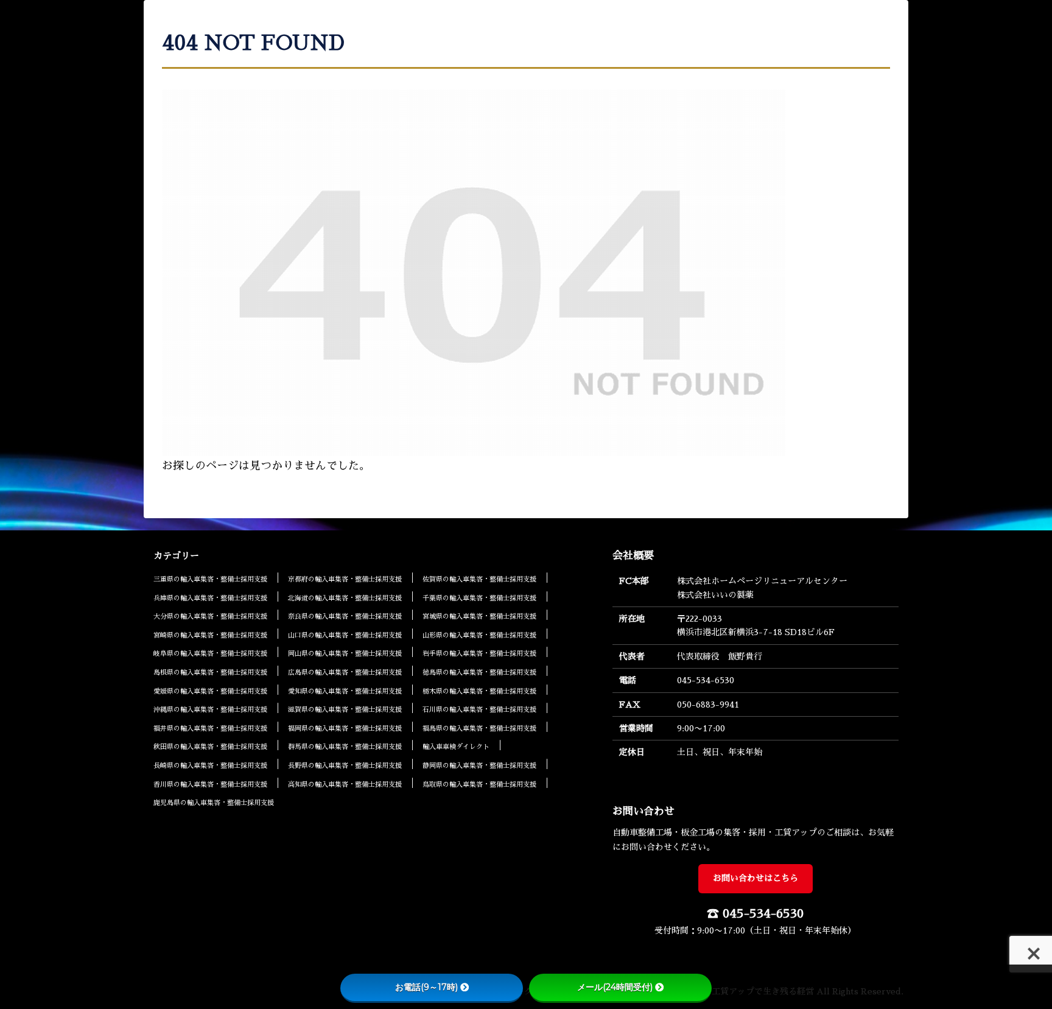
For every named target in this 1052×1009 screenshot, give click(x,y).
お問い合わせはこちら (755, 878)
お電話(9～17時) (426, 987)
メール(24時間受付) (615, 987)
